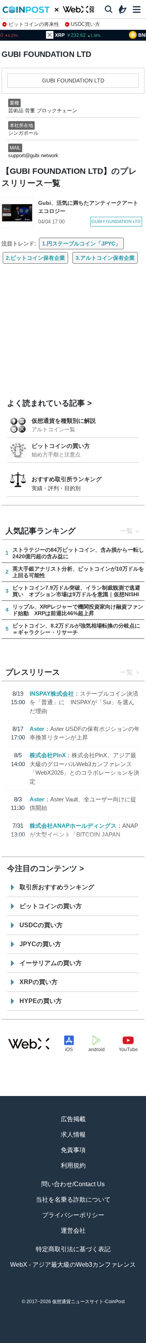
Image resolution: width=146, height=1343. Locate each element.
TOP (16, 1339)
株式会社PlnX (48, 755)
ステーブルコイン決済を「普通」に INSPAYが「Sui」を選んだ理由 (84, 702)
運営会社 (73, 1230)
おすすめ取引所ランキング (67, 479)
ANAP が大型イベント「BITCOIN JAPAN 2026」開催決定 (84, 834)
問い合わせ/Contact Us (73, 1184)
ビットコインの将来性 (34, 24)
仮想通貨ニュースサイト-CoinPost (88, 1301)
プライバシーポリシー (73, 1215)
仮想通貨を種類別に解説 (64, 420)
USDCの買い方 (41, 925)
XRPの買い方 (38, 982)
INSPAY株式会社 (52, 693)
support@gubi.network (33, 155)
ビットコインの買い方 (61, 446)
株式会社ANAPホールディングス (73, 825)
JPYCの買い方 (40, 944)
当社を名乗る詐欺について (73, 1199)
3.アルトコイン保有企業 (105, 258)
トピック (72, 1339)
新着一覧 (44, 1339)
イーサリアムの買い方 (50, 963)
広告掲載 (73, 1119)
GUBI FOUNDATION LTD (73, 80)
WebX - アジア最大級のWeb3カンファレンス (73, 1264)
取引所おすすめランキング (56, 887)
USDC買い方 (85, 24)
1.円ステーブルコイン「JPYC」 (81, 243)
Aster (37, 729)
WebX (129, 1339)
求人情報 (73, 1134)
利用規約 (73, 1165)
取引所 (101, 1339)
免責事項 (73, 1150)
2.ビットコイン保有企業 (35, 258)
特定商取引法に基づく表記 (73, 1249)
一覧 (126, 531)
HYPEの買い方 (40, 1001)
